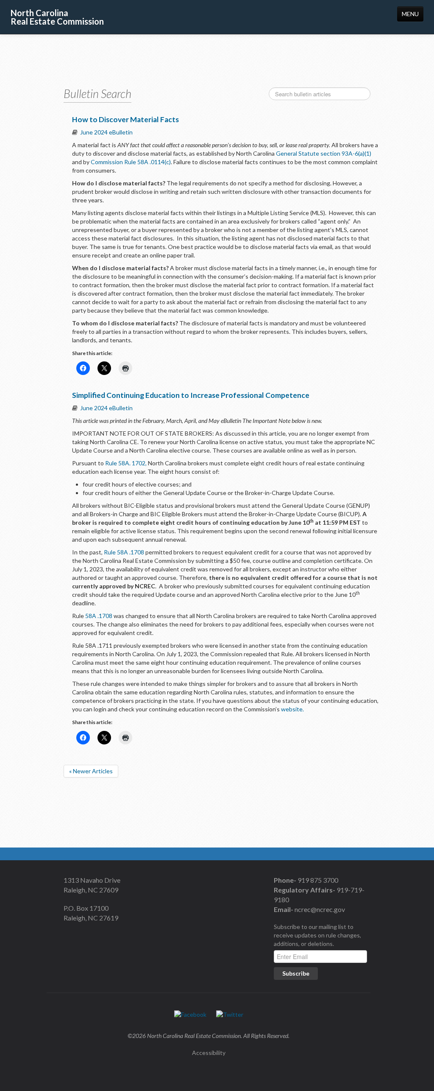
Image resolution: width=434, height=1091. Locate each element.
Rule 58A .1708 (124, 552)
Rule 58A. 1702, (126, 463)
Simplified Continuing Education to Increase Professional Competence (190, 395)
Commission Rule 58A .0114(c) (131, 161)
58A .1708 (98, 615)
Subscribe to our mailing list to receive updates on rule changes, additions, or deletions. (317, 935)
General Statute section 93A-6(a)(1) (323, 153)
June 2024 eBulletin (106, 132)
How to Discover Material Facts (125, 119)
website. (292, 709)
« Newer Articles (91, 771)
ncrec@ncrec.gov (319, 909)
